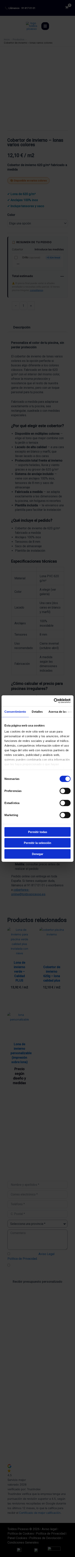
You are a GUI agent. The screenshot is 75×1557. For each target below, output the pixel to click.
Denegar (37, 853)
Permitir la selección (37, 842)
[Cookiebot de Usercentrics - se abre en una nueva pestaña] (54, 700)
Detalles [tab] (37, 711)
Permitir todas (37, 831)
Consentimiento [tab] (15, 711)
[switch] (65, 791)
